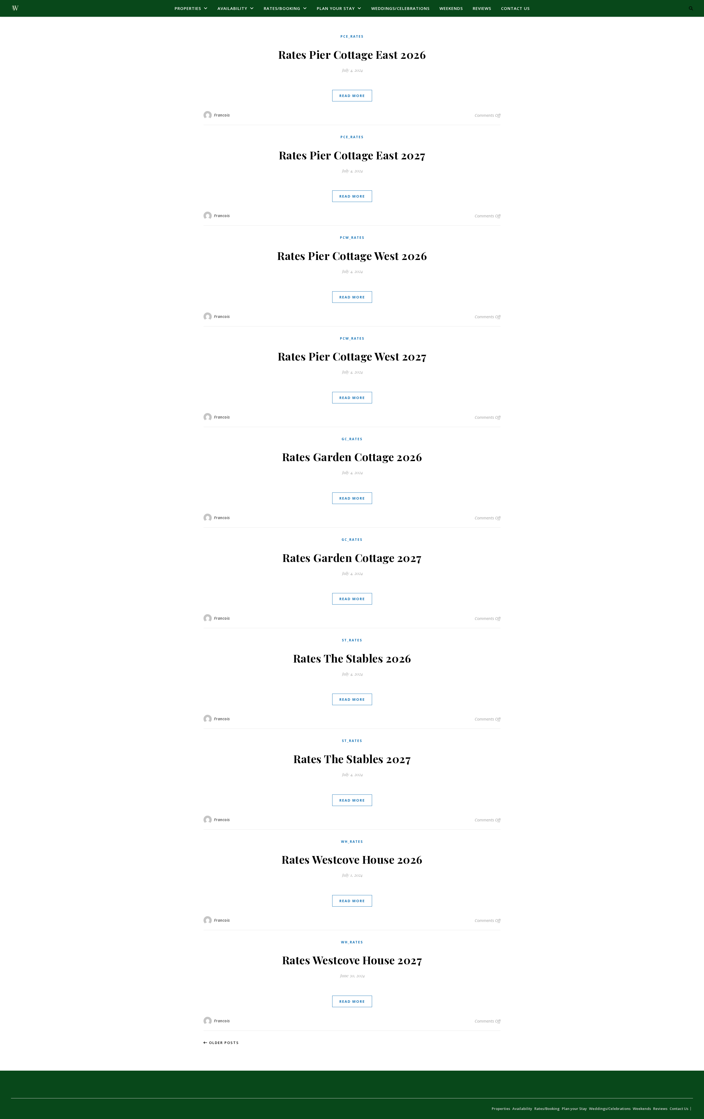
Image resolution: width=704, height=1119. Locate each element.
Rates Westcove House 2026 (352, 859)
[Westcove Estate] (15, 8)
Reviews (482, 8)
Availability (232, 8)
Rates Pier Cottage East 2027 (352, 155)
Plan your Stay (336, 8)
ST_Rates (352, 640)
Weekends (451, 8)
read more (352, 95)
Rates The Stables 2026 (352, 658)
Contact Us (515, 8)
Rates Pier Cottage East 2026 (352, 54)
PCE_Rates (352, 36)
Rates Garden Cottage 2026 (352, 456)
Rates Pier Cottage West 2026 (352, 255)
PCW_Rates (352, 237)
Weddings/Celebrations (400, 8)
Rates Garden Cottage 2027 (352, 557)
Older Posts (223, 1042)
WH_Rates (352, 841)
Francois (222, 115)
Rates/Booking (282, 8)
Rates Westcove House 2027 (352, 959)
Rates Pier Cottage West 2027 (352, 356)
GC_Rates (352, 439)
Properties (188, 8)
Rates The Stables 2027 (352, 758)
